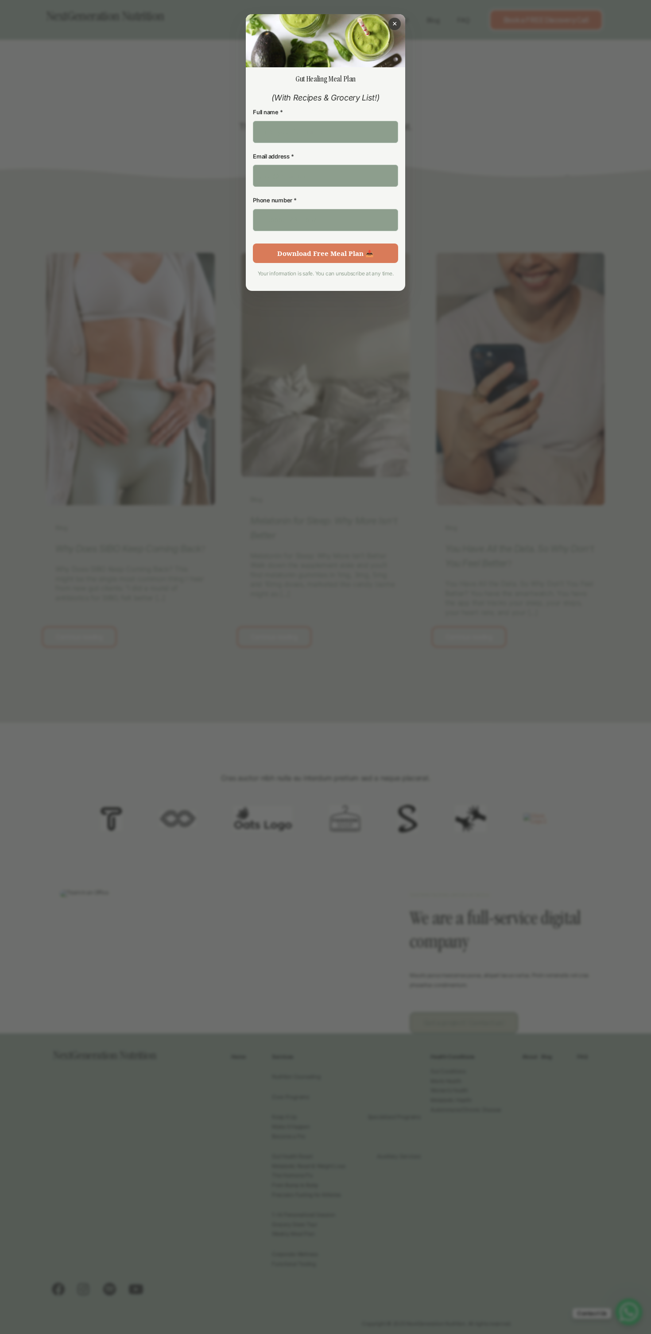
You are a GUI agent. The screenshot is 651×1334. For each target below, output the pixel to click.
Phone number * (275, 200)
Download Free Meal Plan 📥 (325, 253)
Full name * (268, 112)
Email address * (273, 156)
